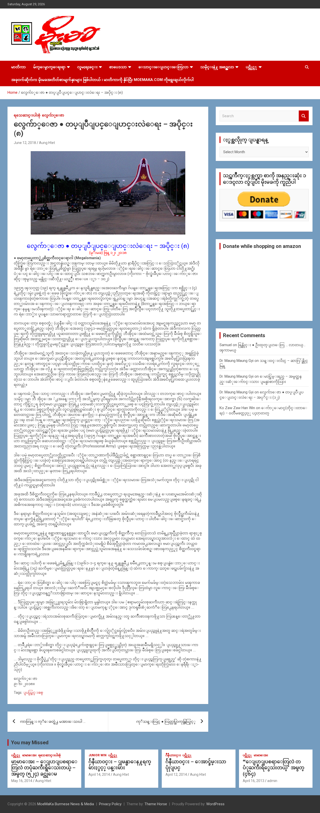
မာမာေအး (29, 755)
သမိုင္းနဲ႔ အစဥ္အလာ (217, 67)
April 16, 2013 (253, 781)
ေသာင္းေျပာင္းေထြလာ (163, 67)
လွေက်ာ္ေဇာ (53, 115)
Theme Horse (155, 804)
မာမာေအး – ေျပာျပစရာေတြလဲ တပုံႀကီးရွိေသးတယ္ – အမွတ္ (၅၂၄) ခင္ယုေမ (44, 768)
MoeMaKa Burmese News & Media (65, 804)
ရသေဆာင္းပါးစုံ (27, 115)
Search (304, 116)
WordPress (215, 804)
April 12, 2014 (176, 775)
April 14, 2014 (99, 775)
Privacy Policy (110, 804)
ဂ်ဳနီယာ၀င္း (173, 755)
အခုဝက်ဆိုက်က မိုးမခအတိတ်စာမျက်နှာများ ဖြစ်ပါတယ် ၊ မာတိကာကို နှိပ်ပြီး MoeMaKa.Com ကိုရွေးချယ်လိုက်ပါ (102, 79)
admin (272, 781)
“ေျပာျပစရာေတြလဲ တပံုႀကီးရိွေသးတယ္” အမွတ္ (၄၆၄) (273, 768)
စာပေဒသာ (118, 67)
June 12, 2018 (25, 143)
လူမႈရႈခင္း (87, 67)
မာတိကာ (18, 67)
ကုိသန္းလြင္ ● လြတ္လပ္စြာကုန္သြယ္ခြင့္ (166, 721)
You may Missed (29, 743)
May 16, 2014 (21, 781)
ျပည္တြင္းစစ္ (33, 693)
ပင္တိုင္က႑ (251, 67)
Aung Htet (47, 143)
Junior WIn (97, 755)
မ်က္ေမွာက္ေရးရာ (49, 67)
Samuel (226, 345)
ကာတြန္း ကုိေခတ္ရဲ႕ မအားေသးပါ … (53, 721)
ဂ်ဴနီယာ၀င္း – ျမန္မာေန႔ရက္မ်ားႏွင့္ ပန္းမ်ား (119, 765)
